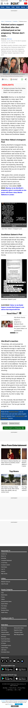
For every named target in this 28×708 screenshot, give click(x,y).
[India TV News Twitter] (25, 0)
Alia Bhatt (4, 423)
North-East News (5, 639)
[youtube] (14, 661)
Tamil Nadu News (5, 641)
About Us (3, 556)
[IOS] (20, 0)
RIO (16, 689)
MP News (3, 636)
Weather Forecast (5, 581)
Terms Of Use (12, 688)
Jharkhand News (5, 634)
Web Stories (4, 573)
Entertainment (8, 21)
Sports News (4, 603)
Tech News (4, 605)
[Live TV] (25, 4)
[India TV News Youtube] (26, 0)
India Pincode (4, 583)
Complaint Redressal (6, 560)
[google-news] (22, 661)
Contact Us (4, 554)
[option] (14, 324)
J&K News (3, 649)
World (18, 7)
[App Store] (21, 669)
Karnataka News (5, 652)
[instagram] (10, 661)
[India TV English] (15, 3)
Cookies (3, 701)
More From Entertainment (14, 445)
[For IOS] (21, 678)
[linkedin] (18, 661)
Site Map (5, 688)
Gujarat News (4, 647)
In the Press (4, 562)
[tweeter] (6, 661)
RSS (20, 689)
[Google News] (5, 79)
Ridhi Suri (9, 39)
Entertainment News (6, 601)
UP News (3, 643)
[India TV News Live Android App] (7, 669)
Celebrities (15, 21)
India (13, 7)
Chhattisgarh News (6, 645)
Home (2, 7)
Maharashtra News (19, 628)
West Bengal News (18, 634)
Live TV (3, 569)
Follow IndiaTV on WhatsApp (12, 428)
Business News (5, 610)
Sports (23, 7)
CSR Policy (10, 689)
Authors (3, 571)
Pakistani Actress (14, 423)
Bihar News (4, 628)
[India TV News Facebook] (23, 0)
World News (4, 595)
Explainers (3, 608)
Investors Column (5, 564)
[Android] (21, 0)
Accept (19, 704)
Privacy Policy (21, 688)
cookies (11, 704)
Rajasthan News (18, 630)
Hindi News (4, 567)
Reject (15, 706)
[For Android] (7, 678)
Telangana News (18, 632)
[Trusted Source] (14, 79)
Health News (4, 612)
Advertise (3, 558)
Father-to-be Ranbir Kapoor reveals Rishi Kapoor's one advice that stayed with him (12, 307)
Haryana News (5, 632)
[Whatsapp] (22, 79)
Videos (8, 7)
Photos (3, 597)
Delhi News (4, 630)
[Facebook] (2, 661)
